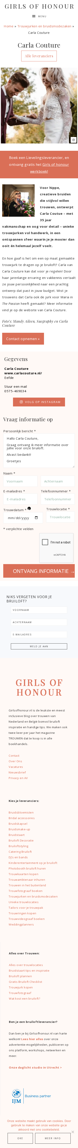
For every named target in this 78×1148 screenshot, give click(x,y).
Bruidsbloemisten (21, 812)
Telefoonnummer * (56, 491)
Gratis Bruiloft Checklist (25, 982)
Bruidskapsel (18, 824)
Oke (20, 1138)
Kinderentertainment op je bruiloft (33, 863)
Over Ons (15, 761)
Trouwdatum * (16, 509)
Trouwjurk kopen (21, 987)
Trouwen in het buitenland (27, 885)
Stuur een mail (15, 386)
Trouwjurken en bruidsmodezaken (44, 26)
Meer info (53, 1138)
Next (70, 105)
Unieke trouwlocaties (24, 902)
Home (8, 26)
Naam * (9, 473)
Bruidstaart (17, 835)
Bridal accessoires (22, 818)
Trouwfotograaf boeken (26, 891)
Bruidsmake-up (19, 829)
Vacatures (16, 767)
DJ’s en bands (18, 857)
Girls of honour (40, 6)
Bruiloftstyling (18, 846)
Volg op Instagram (43, 402)
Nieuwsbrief (17, 772)
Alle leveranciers (39, 56)
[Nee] (72, 1132)
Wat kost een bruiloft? (24, 998)
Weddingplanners (21, 924)
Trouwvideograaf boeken (27, 919)
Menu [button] (42, 16)
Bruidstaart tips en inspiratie (29, 970)
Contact (14, 756)
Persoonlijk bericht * (19, 431)
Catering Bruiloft (20, 852)
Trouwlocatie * (58, 509)
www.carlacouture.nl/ (23, 373)
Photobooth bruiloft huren (27, 868)
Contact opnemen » (23, 338)
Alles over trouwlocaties (26, 965)
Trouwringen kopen (22, 913)
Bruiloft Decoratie (21, 840)
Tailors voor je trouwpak (26, 908)
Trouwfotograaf (20, 993)
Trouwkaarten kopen (23, 874)
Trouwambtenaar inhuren (27, 880)
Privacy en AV (18, 778)
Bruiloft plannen (20, 976)
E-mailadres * (14, 491)
